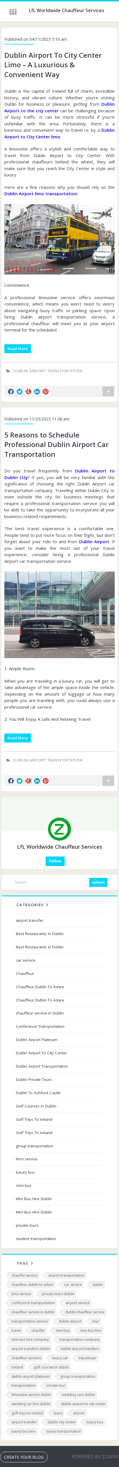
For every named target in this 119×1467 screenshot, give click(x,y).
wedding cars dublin (78, 1394)
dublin (97, 1284)
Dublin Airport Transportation (48, 370)
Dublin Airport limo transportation (40, 193)
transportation (24, 1385)
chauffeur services (26, 1358)
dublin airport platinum (31, 1376)
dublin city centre (62, 1422)
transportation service (30, 1321)
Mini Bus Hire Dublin (34, 1198)
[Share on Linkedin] (37, 391)
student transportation (36, 1238)
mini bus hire (90, 1330)
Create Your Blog (24, 1457)
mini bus (23, 1185)
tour (95, 1321)
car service (25, 960)
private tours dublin (58, 1293)
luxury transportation (63, 1431)
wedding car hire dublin (31, 1403)
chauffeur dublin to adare (32, 1284)
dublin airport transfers (80, 1348)
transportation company (80, 1339)
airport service (78, 1302)
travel (16, 1330)
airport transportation (66, 1275)
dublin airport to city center (83, 1403)
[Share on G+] (28, 391)
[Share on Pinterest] (46, 391)
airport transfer (29, 920)
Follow (55, 861)
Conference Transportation (40, 1026)
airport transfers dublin (31, 1348)
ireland (17, 1367)
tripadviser (87, 1358)
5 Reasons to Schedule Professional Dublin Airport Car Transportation (56, 444)
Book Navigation (13, 12)
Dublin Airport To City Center (41, 1052)
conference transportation (33, 1302)
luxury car (60, 1358)
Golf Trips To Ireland (34, 1119)
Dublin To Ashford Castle (38, 1092)
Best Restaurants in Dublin (40, 933)
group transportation (34, 1145)
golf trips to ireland (27, 1413)
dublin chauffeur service (85, 1312)
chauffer (38, 1330)
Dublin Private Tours (34, 1079)
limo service (27, 1158)
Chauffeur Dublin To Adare (40, 986)
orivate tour (56, 1385)
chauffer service (25, 1275)
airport (79, 1413)
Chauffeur (25, 973)
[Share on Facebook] (11, 391)
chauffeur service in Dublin (40, 1013)
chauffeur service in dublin (33, 1312)
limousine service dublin (31, 1394)
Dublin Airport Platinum (36, 1039)
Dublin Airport (94, 541)
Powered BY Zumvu (95, 1456)
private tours (27, 1225)
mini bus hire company (30, 1339)
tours (58, 1413)
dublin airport (70, 1321)
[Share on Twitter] (20, 391)
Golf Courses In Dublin (36, 1106)
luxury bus (25, 1172)
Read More (18, 348)
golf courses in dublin (51, 1367)
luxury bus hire (24, 1431)
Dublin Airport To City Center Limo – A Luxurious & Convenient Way (53, 64)
